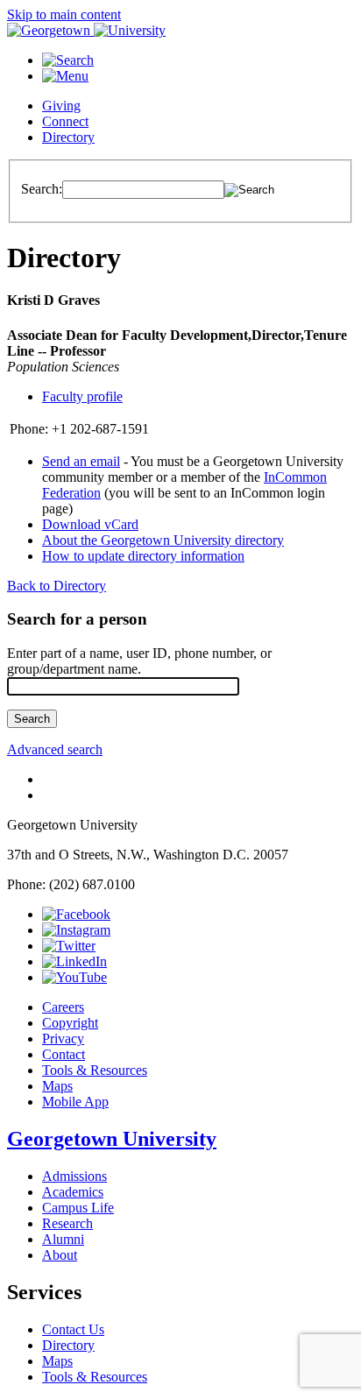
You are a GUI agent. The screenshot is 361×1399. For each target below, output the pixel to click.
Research (67, 1223)
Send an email (81, 461)
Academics (72, 1191)
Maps (57, 1085)
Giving (61, 105)
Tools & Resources (94, 1070)
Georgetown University (111, 1138)
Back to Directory (56, 585)
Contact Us (73, 1329)
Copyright (70, 1022)
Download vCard (90, 524)
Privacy (63, 1038)
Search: (41, 188)
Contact (63, 1054)
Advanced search (55, 749)
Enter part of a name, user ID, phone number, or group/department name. (139, 661)
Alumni (63, 1239)
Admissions (74, 1176)
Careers (63, 1007)
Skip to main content (64, 14)
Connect (65, 121)
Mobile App (75, 1101)
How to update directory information (143, 555)
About (59, 1254)
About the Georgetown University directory (163, 540)
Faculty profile (82, 396)
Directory (68, 137)
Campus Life (78, 1207)
